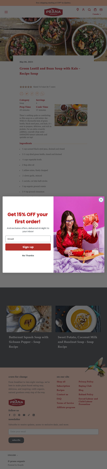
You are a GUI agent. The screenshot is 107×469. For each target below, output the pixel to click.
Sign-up (28, 247)
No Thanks (28, 255)
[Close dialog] (101, 199)
